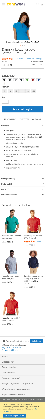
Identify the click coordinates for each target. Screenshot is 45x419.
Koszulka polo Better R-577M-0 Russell (33, 236)
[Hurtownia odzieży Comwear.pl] (16, 4)
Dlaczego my (8, 361)
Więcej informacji (8, 178)
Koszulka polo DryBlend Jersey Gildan (11, 236)
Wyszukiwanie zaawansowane (16, 389)
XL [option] (28, 91)
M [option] (16, 91)
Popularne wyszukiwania (13, 394)
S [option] (10, 91)
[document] (22, 410)
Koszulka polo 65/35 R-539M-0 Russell (11, 319)
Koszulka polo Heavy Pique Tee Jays (10, 277)
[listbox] (22, 82)
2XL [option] (33, 91)
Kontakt (5, 356)
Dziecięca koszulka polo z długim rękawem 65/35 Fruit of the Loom (33, 280)
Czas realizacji (8, 372)
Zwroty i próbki (9, 367)
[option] (4, 79)
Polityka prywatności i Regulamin (17, 383)
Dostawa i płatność (9, 194)
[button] (20, 46)
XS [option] (4, 91)
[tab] (22, 125)
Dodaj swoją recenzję (34, 59)
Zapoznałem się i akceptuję (14, 347)
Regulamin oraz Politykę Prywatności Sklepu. (11, 348)
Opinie (4, 189)
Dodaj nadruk (6, 184)
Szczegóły (5, 125)
